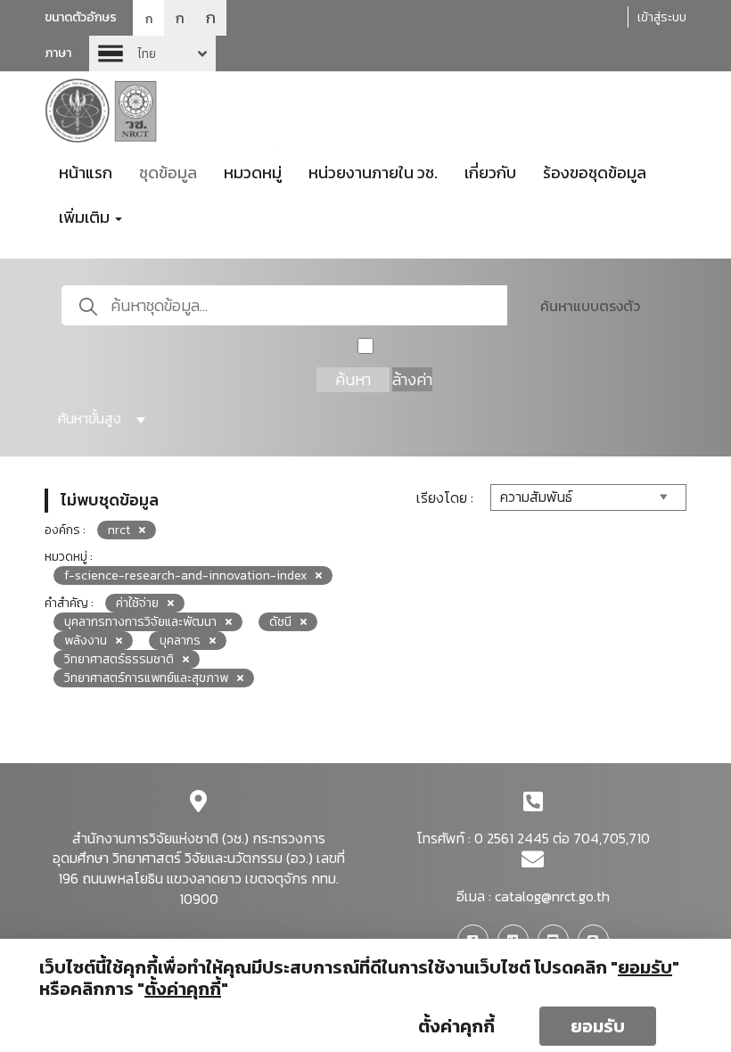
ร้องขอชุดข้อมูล (594, 172)
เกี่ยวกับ (490, 172)
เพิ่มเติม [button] (86, 217)
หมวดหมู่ (253, 172)
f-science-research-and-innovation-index (185, 575)
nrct (119, 530)
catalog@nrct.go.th (552, 896)
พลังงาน (85, 640)
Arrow (152, 53)
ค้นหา (353, 379)
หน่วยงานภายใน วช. (373, 172)
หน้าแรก (85, 172)
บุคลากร (180, 640)
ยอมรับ (598, 1026)
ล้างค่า (412, 379)
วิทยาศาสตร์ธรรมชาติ (119, 659)
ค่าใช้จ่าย (137, 603)
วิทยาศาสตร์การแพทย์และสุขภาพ (146, 678)
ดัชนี (280, 621)
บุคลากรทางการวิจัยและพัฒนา (140, 621)
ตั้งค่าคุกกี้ (456, 1026)
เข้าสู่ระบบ (661, 17)
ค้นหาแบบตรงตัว (590, 305)
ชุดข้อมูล (168, 172)
